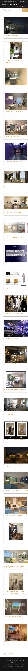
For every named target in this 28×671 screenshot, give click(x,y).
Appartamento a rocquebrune (14, 161)
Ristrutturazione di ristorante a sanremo (16, 364)
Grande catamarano (11, 263)
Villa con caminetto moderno (14, 616)
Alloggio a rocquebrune (12, 35)
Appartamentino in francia (13, 136)
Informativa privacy (19, 666)
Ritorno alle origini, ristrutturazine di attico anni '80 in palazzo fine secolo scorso (16, 593)
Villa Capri (8, 642)
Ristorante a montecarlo (12, 338)
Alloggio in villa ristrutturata (13, 86)
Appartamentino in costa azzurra (14, 111)
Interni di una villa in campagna (14, 515)
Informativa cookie (8, 666)
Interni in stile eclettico (12, 541)
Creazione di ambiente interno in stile (16, 237)
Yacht (7, 288)
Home (5, 653)
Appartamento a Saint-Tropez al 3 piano (17, 490)
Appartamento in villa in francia (14, 187)
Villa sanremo (9, 414)
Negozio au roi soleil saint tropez (15, 313)
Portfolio (10, 653)
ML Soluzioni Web (19, 664)
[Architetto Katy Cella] (6, 10)
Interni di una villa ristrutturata (14, 212)
